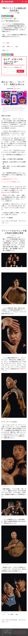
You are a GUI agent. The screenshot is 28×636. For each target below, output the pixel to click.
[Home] (2, 2)
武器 (3, 46)
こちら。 (6, 222)
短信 (17, 46)
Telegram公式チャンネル (10, 179)
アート (4, 614)
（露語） (6, 43)
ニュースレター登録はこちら (11, 182)
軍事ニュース (10, 46)
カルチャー (13, 235)
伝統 (17, 614)
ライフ (13, 86)
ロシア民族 (10, 614)
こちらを (9, 632)
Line (17, 18)
